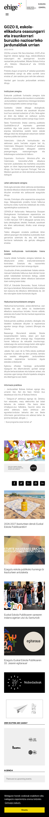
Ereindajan (15, 199)
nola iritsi (17, 394)
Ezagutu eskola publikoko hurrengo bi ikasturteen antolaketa (24, 571)
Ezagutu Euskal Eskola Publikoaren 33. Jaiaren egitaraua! (22, 662)
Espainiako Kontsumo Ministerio (19, 158)
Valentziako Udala (13, 140)
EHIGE (41, 64)
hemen (26, 422)
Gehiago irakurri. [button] (13, 803)
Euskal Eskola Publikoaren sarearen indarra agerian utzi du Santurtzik (23, 616)
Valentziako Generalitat (16, 161)
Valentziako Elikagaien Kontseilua (19, 146)
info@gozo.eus (10, 407)
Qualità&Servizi (10, 125)
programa (22, 71)
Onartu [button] (24, 810)
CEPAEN (7, 211)
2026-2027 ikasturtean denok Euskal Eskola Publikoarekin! (23, 525)
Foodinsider (9, 270)
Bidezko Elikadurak (19, 64)
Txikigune (10, 398)
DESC (6, 285)
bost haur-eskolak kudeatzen (16, 113)
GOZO (37, 53)
